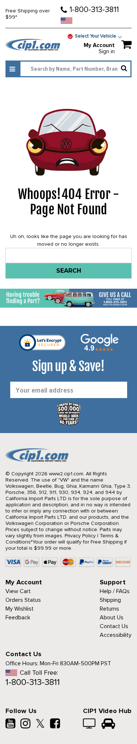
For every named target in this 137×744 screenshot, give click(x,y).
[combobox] (75, 69)
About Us (111, 617)
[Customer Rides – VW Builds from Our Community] (108, 724)
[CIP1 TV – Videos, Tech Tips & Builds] (89, 724)
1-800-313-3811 (94, 10)
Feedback (17, 617)
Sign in (107, 51)
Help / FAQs (115, 591)
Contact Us (114, 626)
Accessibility (116, 635)
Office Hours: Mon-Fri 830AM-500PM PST (58, 663)
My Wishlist (19, 608)
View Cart (18, 591)
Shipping (110, 600)
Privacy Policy (80, 536)
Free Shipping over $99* (27, 14)
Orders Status (23, 600)
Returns (109, 608)
